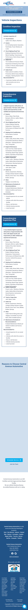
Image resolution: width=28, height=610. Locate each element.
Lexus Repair (4, 585)
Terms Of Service (9, 601)
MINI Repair (13, 585)
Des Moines (10, 532)
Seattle (21, 534)
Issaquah (13, 538)
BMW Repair (13, 579)
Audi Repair (13, 578)
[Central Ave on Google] (16, 553)
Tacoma (15, 536)
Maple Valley (8, 536)
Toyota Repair (4, 595)
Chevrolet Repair (23, 580)
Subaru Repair (4, 594)
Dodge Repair (22, 583)
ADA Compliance (14, 556)
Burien (20, 536)
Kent (5, 532)
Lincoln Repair (22, 589)
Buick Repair (22, 578)
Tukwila (19, 538)
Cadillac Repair (23, 579)
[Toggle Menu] (24, 3)
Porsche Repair (14, 586)
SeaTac (8, 538)
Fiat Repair (13, 580)
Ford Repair (22, 585)
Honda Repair (4, 579)
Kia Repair (4, 583)
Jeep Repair (22, 588)
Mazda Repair (4, 586)
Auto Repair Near (9, 599)
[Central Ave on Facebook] (12, 553)
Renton (9, 534)
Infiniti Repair (4, 582)
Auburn (17, 532)
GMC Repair (22, 586)
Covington (15, 534)
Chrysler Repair (23, 582)
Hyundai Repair (5, 580)
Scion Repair (4, 592)
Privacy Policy (20, 599)
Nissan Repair (4, 591)
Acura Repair (4, 578)
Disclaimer (20, 601)
